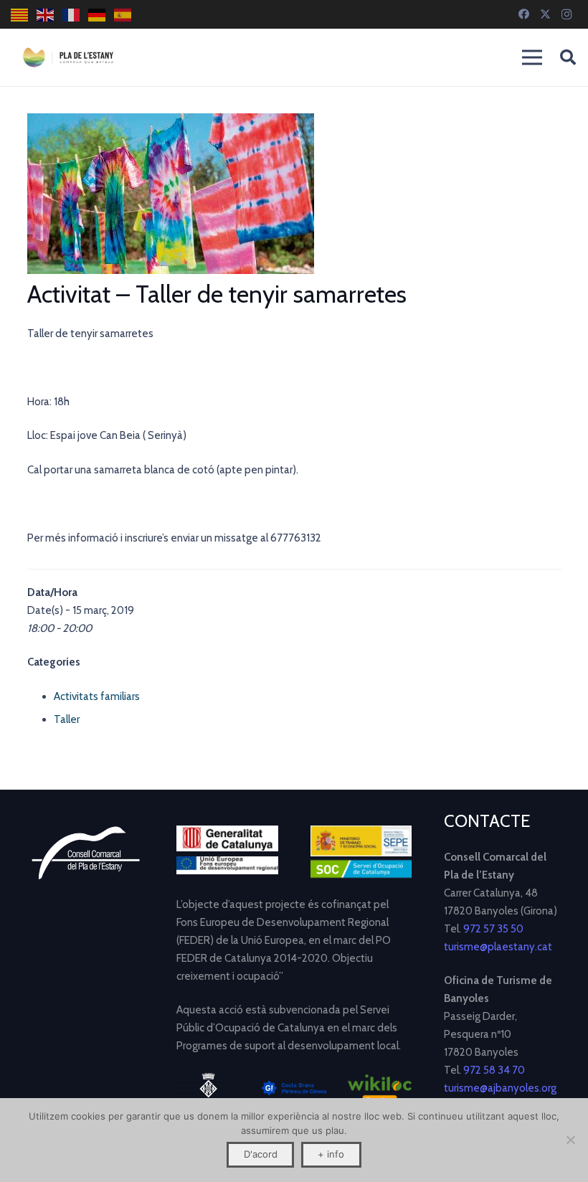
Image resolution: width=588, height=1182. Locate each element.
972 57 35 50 (493, 928)
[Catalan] (20, 14)
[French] (71, 14)
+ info (331, 1154)
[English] (46, 14)
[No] (570, 1140)
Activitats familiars (97, 696)
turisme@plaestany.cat (498, 946)
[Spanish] (123, 14)
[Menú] (532, 57)
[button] (568, 57)
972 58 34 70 (494, 1070)
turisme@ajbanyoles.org (500, 1088)
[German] (97, 14)
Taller (67, 719)
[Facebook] (523, 14)
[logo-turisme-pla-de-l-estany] (68, 57)
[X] (545, 14)
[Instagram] (566, 14)
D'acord (261, 1154)
